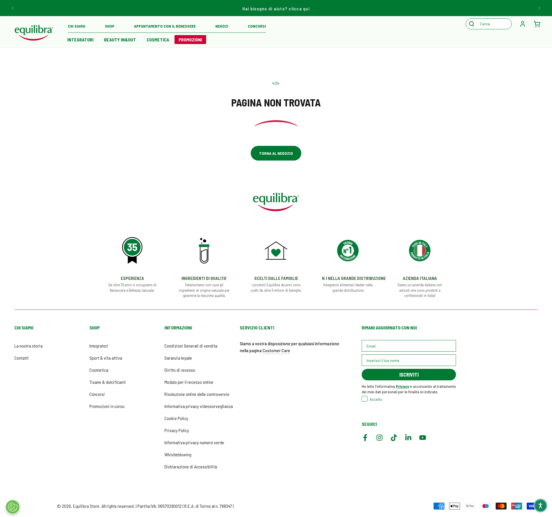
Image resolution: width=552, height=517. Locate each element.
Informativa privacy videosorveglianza (198, 406)
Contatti (21, 357)
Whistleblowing (177, 454)
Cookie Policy (176, 418)
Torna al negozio (276, 153)
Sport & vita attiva (105, 357)
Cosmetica (98, 370)
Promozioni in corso (106, 406)
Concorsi (97, 394)
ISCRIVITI (409, 374)
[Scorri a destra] (539, 8)
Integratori (98, 345)
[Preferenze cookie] (12, 507)
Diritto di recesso (179, 370)
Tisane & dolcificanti (107, 382)
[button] (491, 23)
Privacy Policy (176, 430)
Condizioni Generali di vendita (190, 345)
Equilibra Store (86, 506)
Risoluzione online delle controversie (196, 394)
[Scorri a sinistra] (13, 8)
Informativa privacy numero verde (194, 442)
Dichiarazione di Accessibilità (190, 466)
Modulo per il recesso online (188, 382)
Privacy (402, 386)
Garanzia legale (178, 357)
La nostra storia (28, 345)
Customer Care (276, 350)
